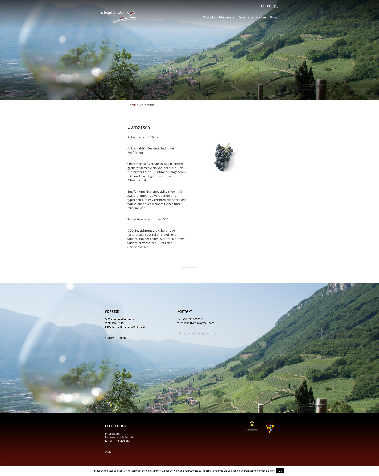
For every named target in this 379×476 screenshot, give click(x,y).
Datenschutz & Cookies (120, 437)
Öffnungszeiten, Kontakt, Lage (196, 333)
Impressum (112, 433)
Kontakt (262, 17)
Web (108, 452)
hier (272, 470)
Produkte (210, 17)
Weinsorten (227, 17)
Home (131, 105)
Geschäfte (246, 17)
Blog (273, 17)
